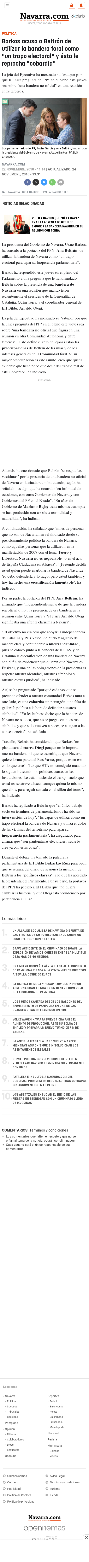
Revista (52, 1439)
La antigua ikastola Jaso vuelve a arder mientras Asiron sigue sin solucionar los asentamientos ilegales (45, 1045)
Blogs (10, 1444)
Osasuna (11, 1456)
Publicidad (14, 1489)
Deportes (53, 1396)
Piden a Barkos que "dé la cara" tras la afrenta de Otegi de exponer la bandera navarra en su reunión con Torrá (57, 224)
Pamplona (11, 1423)
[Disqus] (43, 1210)
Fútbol (53, 1401)
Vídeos (54, 1456)
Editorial (11, 1434)
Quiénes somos (17, 1476)
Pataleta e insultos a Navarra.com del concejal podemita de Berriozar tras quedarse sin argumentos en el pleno (50, 1081)
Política (11, 1401)
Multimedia (55, 1445)
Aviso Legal (57, 1476)
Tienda (54, 1495)
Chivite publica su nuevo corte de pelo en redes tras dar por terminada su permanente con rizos (48, 1063)
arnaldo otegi (59, 192)
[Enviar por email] (60, 182)
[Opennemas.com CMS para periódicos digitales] (44, 1532)
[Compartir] (27, 182)
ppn (44, 192)
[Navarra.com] (44, 16)
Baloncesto (56, 1406)
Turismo (55, 1489)
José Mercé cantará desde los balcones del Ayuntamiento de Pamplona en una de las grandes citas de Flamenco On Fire (47, 1006)
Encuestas (13, 1449)
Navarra (10, 1396)
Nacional (53, 1433)
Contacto (13, 1482)
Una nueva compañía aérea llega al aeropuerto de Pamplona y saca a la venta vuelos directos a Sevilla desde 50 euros (49, 970)
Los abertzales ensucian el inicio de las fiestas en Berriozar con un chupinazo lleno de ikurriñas (48, 1098)
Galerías (54, 1450)
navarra (14, 192)
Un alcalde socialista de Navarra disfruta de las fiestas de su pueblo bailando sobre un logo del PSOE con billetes (48, 935)
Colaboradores (15, 1439)
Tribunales (13, 1411)
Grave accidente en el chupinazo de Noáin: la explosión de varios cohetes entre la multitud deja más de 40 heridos (49, 952)
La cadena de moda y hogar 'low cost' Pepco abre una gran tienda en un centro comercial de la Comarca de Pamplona (48, 988)
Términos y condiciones (48, 1130)
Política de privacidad (21, 1501)
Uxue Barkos (30, 192)
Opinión (10, 1429)
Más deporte (57, 1427)
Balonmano (56, 1416)
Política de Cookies (19, 1495)
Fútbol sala (56, 1422)
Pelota (53, 1411)
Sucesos (12, 1406)
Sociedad (12, 1416)
